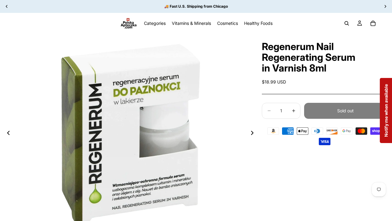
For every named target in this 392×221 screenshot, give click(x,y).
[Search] (346, 23)
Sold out (345, 110)
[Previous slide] (6, 134)
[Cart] (373, 23)
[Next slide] (254, 134)
